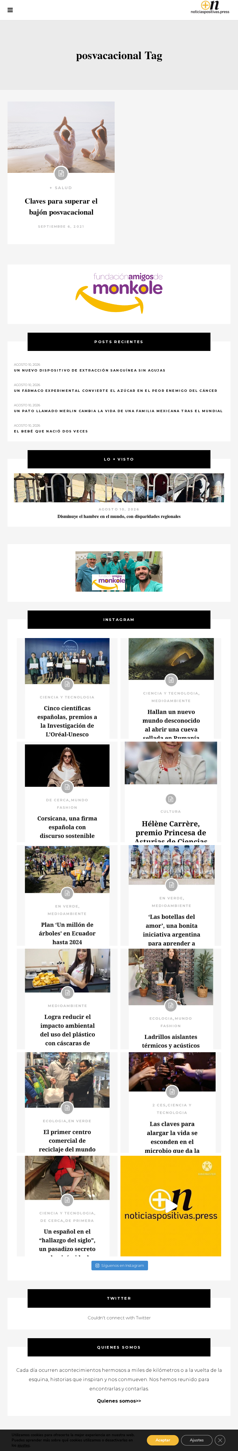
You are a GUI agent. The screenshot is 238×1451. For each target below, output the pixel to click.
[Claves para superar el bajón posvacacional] (61, 137)
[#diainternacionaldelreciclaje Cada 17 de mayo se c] (170, 895)
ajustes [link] (23, 1445)
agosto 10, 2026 (119, 509)
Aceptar (163, 1440)
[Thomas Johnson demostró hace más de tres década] (170, 1102)
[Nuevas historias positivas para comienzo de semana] (170, 1206)
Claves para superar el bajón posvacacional (61, 206)
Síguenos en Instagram (122, 1265)
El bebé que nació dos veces (51, 431)
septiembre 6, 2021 (61, 226)
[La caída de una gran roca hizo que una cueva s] (170, 688)
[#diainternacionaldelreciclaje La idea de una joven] (170, 999)
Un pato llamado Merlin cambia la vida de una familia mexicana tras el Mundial (118, 411)
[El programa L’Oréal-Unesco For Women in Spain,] (67, 688)
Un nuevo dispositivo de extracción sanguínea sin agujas (90, 370)
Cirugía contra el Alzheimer (119, 516)
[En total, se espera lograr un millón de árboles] (67, 895)
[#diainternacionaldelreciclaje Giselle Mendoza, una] (67, 999)
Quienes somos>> (119, 1401)
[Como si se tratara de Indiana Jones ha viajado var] (67, 1206)
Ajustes (197, 1440)
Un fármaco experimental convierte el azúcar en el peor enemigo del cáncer (116, 391)
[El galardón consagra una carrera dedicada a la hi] (170, 792)
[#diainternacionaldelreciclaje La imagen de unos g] (67, 1102)
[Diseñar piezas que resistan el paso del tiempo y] (67, 792)
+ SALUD (61, 187)
